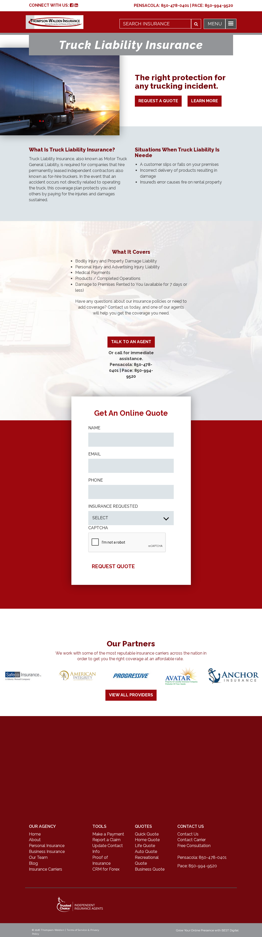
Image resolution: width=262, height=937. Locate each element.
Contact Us (188, 834)
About (35, 839)
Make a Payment (108, 834)
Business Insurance (47, 851)
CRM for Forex (105, 869)
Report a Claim (106, 839)
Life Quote (145, 845)
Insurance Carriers (45, 869)
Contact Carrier (191, 839)
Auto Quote (146, 851)
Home (35, 834)
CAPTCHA (98, 527)
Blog (33, 863)
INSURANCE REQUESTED (113, 506)
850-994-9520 (219, 5)
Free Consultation (194, 845)
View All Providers (131, 694)
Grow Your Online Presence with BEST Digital (207, 930)
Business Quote (150, 869)
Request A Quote (158, 100)
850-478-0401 (175, 5)
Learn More (204, 100)
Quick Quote (147, 834)
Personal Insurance (46, 845)
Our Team (38, 857)
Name (94, 427)
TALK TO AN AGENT (131, 341)
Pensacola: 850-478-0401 (202, 857)
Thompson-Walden (52, 930)
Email (94, 454)
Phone (95, 480)
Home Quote (147, 839)
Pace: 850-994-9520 (197, 865)
